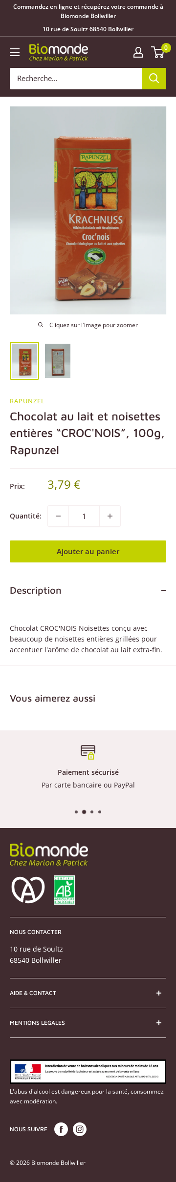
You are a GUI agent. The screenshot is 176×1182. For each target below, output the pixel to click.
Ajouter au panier (88, 551)
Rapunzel (27, 400)
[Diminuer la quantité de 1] (58, 516)
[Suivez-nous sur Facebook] (61, 1129)
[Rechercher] (154, 78)
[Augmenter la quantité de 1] (110, 516)
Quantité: (26, 515)
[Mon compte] (138, 52)
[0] (158, 52)
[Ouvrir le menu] (15, 52)
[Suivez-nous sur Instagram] (80, 1129)
